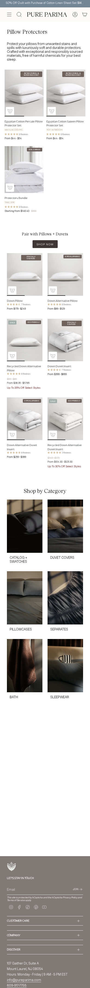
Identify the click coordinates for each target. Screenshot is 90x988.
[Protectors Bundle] (24, 169)
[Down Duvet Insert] (65, 340)
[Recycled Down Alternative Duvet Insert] (65, 418)
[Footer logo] (11, 867)
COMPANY (13, 935)
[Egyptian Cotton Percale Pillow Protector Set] (24, 93)
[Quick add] (10, 111)
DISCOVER (13, 949)
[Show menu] (9, 14)
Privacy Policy (70, 897)
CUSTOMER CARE (18, 920)
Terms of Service (16, 900)
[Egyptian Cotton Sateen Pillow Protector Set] (65, 93)
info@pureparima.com (24, 980)
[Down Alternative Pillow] (65, 274)
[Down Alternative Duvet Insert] (24, 418)
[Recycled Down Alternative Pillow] (24, 340)
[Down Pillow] (24, 274)
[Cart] (85, 14)
